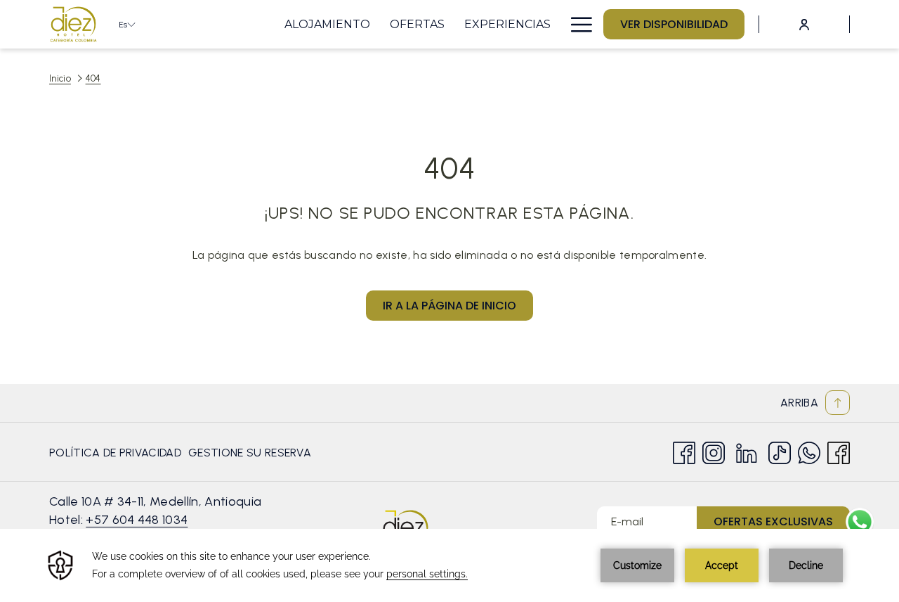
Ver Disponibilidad (674, 24)
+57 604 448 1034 (137, 519)
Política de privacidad (115, 452)
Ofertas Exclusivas (773, 521)
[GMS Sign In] (804, 24)
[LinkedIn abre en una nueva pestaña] (746, 450)
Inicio (60, 78)
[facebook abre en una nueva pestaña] (838, 450)
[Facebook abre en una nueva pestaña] (684, 450)
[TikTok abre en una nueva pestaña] (779, 450)
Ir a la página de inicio (449, 305)
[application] (449, 565)
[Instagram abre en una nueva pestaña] (713, 450)
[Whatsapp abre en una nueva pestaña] (809, 450)
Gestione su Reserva (249, 456)
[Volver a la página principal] (73, 24)
